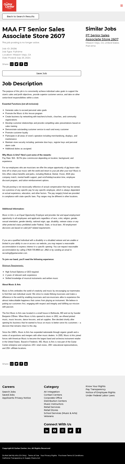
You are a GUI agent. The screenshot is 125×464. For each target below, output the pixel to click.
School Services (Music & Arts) (60, 413)
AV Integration (52, 391)
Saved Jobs (8, 394)
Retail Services (52, 407)
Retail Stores (51, 410)
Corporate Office (53, 398)
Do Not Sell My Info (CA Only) (14, 455)
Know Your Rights (95, 386)
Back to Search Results (20, 16)
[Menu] (121, 5)
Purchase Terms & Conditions (70, 455)
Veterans (49, 416)
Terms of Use (33, 455)
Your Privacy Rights (49, 455)
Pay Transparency (96, 389)
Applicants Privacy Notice (16, 398)
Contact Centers (53, 394)
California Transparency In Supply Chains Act (21, 458)
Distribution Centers (55, 401)
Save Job (41, 73)
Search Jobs (9, 391)
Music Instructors (53, 404)
